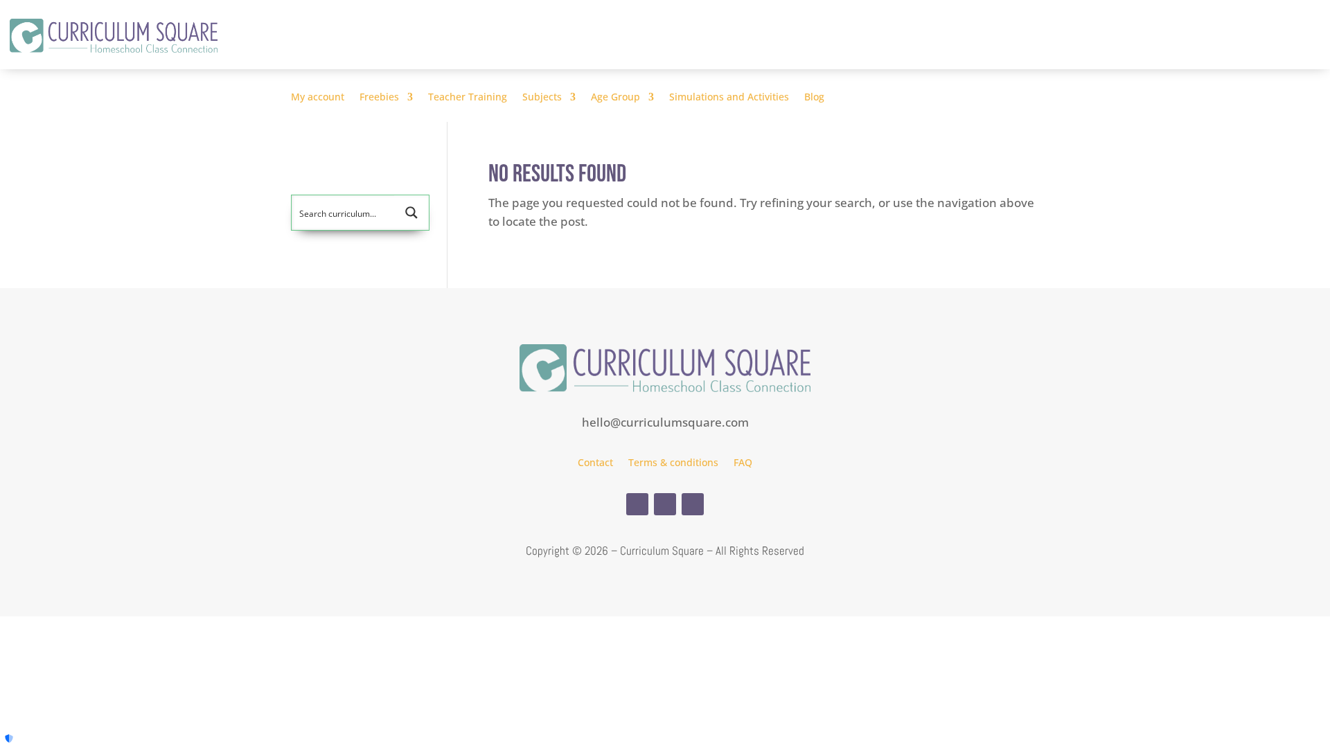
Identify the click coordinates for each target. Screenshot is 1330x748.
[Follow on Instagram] (665, 504)
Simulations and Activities (729, 97)
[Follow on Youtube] (693, 504)
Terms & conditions (673, 463)
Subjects (542, 97)
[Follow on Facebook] (637, 504)
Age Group (615, 97)
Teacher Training (467, 97)
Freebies (379, 97)
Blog (814, 97)
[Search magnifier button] (411, 212)
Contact (595, 463)
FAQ (743, 463)
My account (317, 97)
